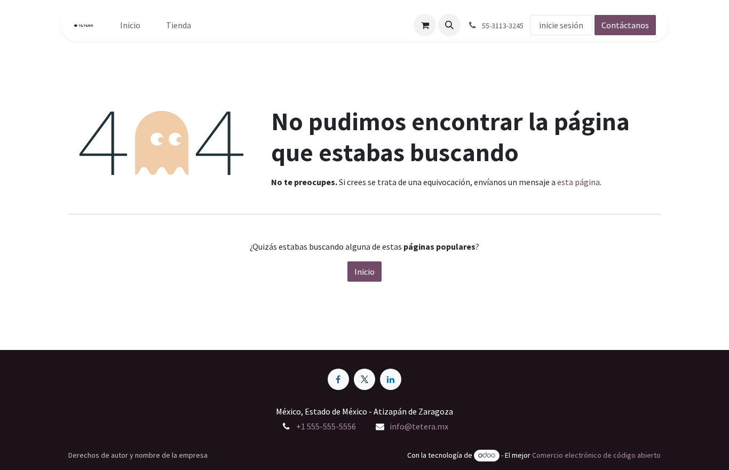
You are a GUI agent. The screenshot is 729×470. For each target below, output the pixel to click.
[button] (449, 25)
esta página (578, 182)
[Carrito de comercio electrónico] (425, 25)
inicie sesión (561, 25)
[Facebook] (338, 379)
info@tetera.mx (419, 426)
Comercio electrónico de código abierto (596, 455)
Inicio (364, 271)
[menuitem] (130, 25)
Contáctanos (625, 25)
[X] (364, 379)
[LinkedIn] (390, 379)
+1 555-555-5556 (326, 426)
